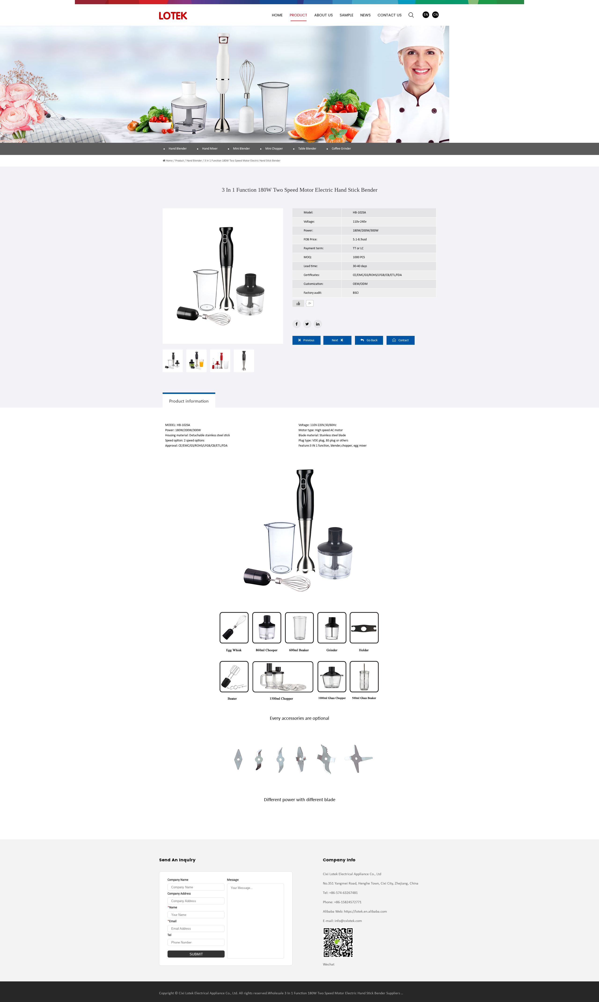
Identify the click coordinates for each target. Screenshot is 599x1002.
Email (172, 921)
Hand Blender (178, 148)
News (365, 15)
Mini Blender (241, 148)
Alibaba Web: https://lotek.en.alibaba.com (355, 912)
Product (298, 15)
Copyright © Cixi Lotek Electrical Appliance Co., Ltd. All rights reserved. (213, 993)
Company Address (179, 894)
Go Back (372, 340)
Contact (403, 340)
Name (172, 907)
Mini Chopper (274, 148)
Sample (346, 15)
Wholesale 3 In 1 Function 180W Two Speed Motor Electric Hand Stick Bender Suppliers (334, 993)
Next (335, 340)
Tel (169, 935)
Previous (308, 340)
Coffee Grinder (341, 148)
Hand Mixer (210, 148)
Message (233, 880)
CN (435, 15)
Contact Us (390, 15)
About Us (323, 15)
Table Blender (307, 148)
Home (277, 15)
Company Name (178, 880)
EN (426, 15)
